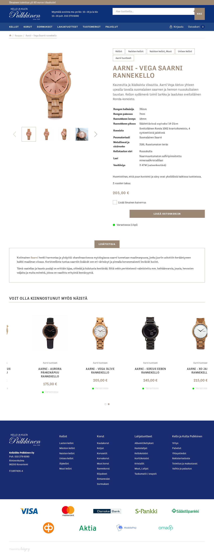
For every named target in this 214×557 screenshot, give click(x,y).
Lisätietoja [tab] (107, 244)
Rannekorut (103, 468)
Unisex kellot (185, 51)
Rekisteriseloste (181, 458)
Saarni (34, 257)
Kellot (14, 26)
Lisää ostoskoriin (167, 213)
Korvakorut (103, 458)
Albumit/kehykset (144, 443)
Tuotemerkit (92, 26)
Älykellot (64, 463)
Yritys (175, 443)
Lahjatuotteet (67, 26)
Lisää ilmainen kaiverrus (132, 202)
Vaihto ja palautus (182, 468)
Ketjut (100, 448)
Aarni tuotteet (123, 58)
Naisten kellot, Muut (161, 51)
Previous (14, 134)
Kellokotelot (141, 453)
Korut (28, 26)
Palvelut (111, 26)
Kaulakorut (103, 443)
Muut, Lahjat (141, 468)
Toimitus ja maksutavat (184, 463)
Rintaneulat (103, 478)
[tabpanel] (82, 351)
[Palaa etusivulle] (10, 35)
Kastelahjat (141, 448)
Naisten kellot (135, 51)
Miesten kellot (67, 448)
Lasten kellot (66, 443)
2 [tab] (109, 404)
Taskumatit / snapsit (146, 473)
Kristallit (139, 463)
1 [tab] (105, 404)
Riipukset (102, 473)
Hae (199, 13)
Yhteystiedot (179, 453)
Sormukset (44, 26)
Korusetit (102, 453)
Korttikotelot (142, 458)
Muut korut (103, 463)
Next (95, 134)
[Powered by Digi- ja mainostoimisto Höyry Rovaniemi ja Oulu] (19, 548)
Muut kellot (65, 468)
